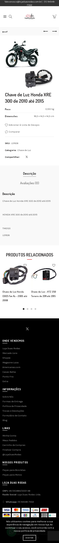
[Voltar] (5, 31)
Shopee (6, 357)
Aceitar (29, 538)
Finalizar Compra (11, 449)
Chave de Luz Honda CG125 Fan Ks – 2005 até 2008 (14, 296)
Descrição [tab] (29, 173)
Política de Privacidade (14, 406)
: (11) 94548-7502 (20, 502)
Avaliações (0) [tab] (29, 183)
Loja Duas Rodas (11, 348)
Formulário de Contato (14, 415)
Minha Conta (9, 435)
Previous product (46, 31)
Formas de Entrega (12, 401)
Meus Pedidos (9, 440)
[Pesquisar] (10, 16)
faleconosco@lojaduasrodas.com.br (23, 1)
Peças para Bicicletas (14, 470)
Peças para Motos (12, 474)
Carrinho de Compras (13, 445)
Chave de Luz (24, 150)
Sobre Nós (7, 396)
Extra (5, 381)
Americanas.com (11, 367)
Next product (54, 31)
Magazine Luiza (10, 362)
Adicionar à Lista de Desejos (24, 125)
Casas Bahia (9, 372)
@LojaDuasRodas (11, 454)
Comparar (14, 131)
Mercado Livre (9, 353)
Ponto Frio (8, 376)
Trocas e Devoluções (13, 411)
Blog (4, 420)
